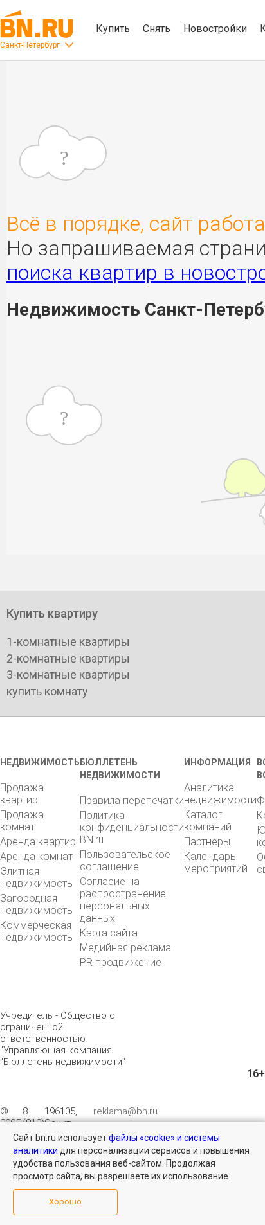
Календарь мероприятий (216, 862)
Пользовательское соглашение (125, 860)
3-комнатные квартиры (68, 674)
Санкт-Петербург (30, 44)
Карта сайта (109, 933)
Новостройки (215, 28)
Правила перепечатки (132, 800)
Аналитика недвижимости (220, 794)
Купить (113, 28)
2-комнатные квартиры (68, 658)
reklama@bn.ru (125, 1111)
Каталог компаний (208, 821)
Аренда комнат (36, 856)
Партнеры (207, 842)
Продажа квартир (22, 794)
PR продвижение (120, 962)
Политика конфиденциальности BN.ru (132, 827)
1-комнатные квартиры (68, 641)
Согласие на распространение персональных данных (123, 899)
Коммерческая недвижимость (36, 931)
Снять (156, 28)
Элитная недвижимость (36, 877)
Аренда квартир (38, 842)
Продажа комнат (22, 821)
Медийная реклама (125, 948)
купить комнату (47, 691)
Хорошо (65, 1201)
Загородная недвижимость (36, 904)
